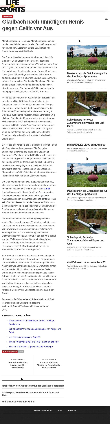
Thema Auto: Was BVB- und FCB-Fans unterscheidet (34, 342)
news (21, 352)
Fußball (46, 189)
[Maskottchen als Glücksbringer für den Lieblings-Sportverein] (87, 69)
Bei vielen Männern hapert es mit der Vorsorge (31, 346)
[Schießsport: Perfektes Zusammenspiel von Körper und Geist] (87, 115)
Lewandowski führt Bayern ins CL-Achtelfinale (17, 365)
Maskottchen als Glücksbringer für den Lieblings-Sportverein (33, 386)
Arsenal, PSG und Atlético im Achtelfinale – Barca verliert (49, 365)
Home (60, 410)
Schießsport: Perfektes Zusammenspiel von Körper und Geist (30, 393)
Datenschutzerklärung (43, 410)
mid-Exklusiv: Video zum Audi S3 (24, 337)
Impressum (72, 410)
